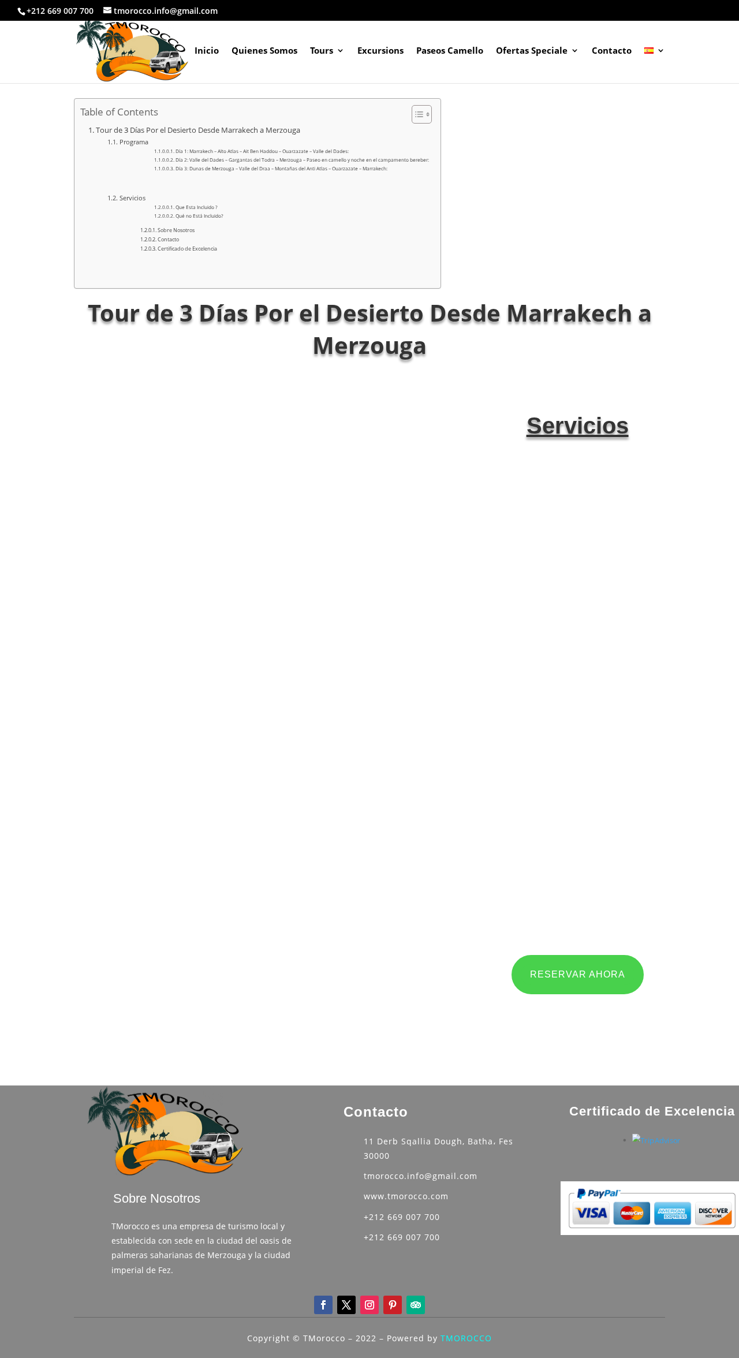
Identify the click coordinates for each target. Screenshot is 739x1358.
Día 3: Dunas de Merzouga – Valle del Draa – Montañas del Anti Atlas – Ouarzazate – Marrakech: (281, 168)
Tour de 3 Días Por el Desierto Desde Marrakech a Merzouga (198, 130)
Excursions (380, 51)
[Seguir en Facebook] (323, 1305)
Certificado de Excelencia (187, 248)
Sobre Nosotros (176, 230)
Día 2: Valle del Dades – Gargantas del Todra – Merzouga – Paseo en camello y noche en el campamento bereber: (302, 159)
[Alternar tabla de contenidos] (416, 114)
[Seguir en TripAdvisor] (415, 1305)
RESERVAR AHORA (577, 974)
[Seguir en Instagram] (369, 1305)
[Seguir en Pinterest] (392, 1305)
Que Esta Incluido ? (197, 207)
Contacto (612, 51)
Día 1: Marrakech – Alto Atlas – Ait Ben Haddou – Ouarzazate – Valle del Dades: (262, 151)
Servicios (132, 197)
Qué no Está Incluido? (199, 215)
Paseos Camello (449, 51)
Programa (134, 141)
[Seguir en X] (346, 1305)
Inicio (207, 51)
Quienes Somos (264, 51)
